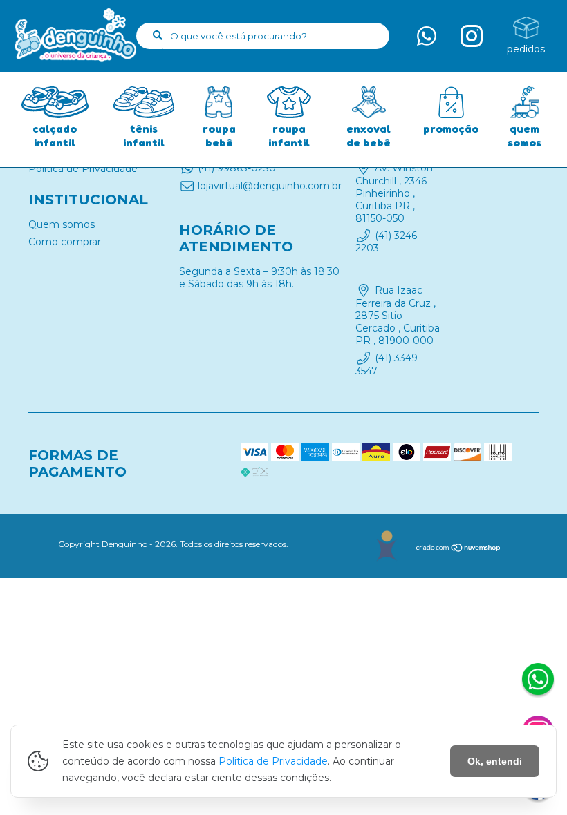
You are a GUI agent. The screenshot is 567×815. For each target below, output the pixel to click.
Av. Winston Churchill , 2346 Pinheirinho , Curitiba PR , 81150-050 (393, 193)
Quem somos (61, 224)
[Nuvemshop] (459, 549)
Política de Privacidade (83, 168)
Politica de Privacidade (273, 761)
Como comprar (64, 242)
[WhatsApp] (538, 681)
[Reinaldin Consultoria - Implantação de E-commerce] (386, 546)
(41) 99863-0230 (237, 168)
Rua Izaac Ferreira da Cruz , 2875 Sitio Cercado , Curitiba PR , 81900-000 (397, 316)
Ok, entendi (494, 761)
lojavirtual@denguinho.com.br (270, 186)
